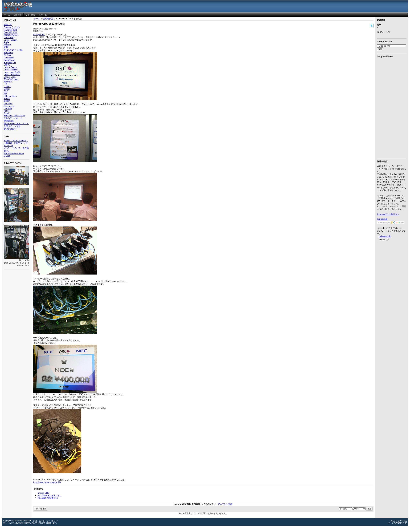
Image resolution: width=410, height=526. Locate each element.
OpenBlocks (9, 60)
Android (7, 45)
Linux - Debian (10, 40)
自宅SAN (8, 55)
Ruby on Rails (10, 96)
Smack (7, 89)
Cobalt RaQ (9, 37)
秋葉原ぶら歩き (11, 35)
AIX (5, 94)
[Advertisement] (392, 107)
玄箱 (6, 47)
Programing (9, 106)
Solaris (7, 98)
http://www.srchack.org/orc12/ (47, 482)
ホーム (37, 18)
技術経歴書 (382, 219)
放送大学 (8, 24)
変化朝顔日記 (10, 129)
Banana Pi (8, 52)
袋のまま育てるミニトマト (16, 123)
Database (8, 103)
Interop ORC (39, 34)
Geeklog (403, 521)
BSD (6, 91)
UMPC (7, 65)
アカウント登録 (225, 504)
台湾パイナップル (12, 126)
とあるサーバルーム (13, 118)
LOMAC (7, 86)
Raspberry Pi (10, 62)
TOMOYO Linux (11, 79)
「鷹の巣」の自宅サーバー (16, 143)
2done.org (8, 145)
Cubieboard (9, 58)
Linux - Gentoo (10, 67)
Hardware (8, 108)
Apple (6, 42)
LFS (6, 84)
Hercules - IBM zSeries (14, 115)
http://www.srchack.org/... (49, 495)
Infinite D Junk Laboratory (16, 140)
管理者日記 (9, 121)
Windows (8, 82)
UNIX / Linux (10, 77)
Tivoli (6, 113)
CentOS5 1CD (10, 30)
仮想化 (7, 101)
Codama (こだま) (12, 27)
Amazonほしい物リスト (388, 214)
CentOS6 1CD (10, 32)
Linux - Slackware (12, 74)
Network (7, 111)
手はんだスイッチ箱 (13, 50)
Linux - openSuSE (12, 72)
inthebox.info (385, 236)
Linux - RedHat (10, 70)
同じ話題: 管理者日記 (48, 498)
